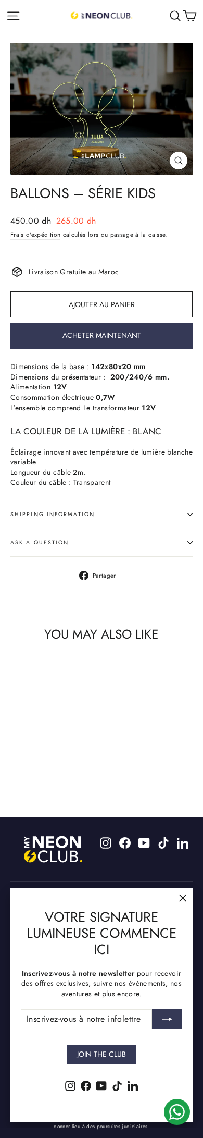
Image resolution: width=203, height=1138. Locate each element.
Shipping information (52, 514)
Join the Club (101, 1054)
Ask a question (39, 542)
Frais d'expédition (35, 234)
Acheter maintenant (101, 335)
